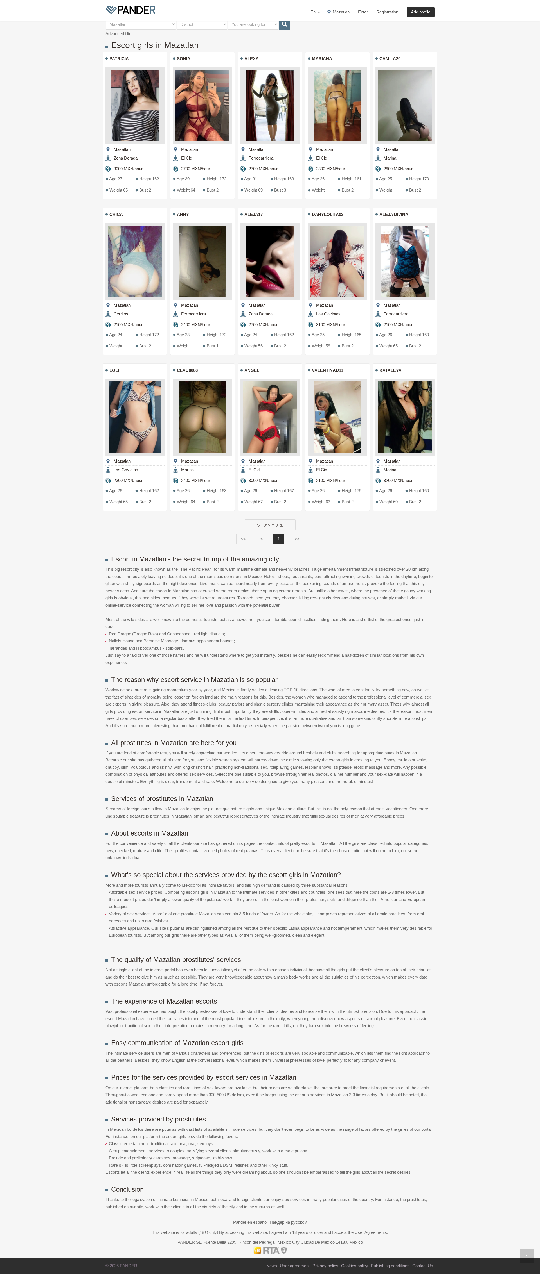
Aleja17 (253, 214)
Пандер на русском (288, 1222)
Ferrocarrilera (261, 158)
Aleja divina (393, 214)
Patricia (119, 58)
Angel (251, 370)
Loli (114, 370)
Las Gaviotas (328, 313)
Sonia (183, 58)
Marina (390, 158)
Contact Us (422, 1265)
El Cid (186, 158)
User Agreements (371, 1232)
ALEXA (251, 58)
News (271, 1265)
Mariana (322, 58)
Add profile (420, 12)
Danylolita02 (327, 214)
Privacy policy (325, 1265)
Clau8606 (187, 370)
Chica (116, 214)
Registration (387, 12)
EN (313, 12)
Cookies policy (354, 1265)
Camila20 (389, 58)
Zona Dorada (126, 158)
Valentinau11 (327, 370)
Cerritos (121, 313)
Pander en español (250, 1222)
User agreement (295, 1265)
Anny (183, 214)
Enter (363, 12)
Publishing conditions (390, 1265)
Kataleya (390, 370)
